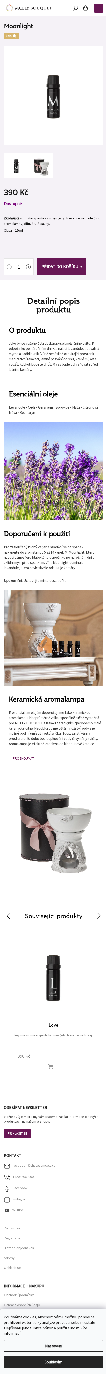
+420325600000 (24, 1176)
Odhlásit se (12, 1268)
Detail (51, 1066)
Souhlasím (53, 1361)
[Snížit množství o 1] (9, 267)
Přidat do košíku (59, 266)
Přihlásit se (17, 1133)
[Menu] (98, 8)
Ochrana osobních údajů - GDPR (27, 1305)
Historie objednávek (19, 1248)
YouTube (17, 1210)
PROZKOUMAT (23, 758)
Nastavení (53, 1345)
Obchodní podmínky (19, 1295)
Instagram (20, 1199)
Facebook (20, 1188)
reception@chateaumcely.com (35, 1165)
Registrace (12, 1238)
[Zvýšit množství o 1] (28, 267)
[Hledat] (76, 8)
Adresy (9, 1258)
